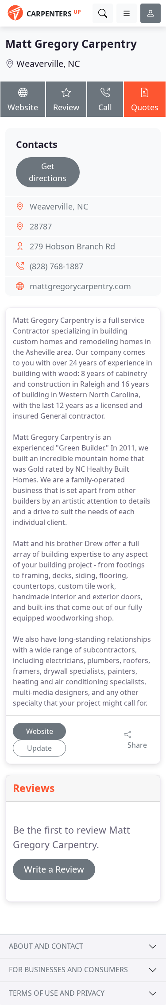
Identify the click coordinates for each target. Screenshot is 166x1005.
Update (39, 748)
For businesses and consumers (68, 969)
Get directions (47, 172)
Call (105, 107)
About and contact (46, 946)
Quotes (144, 107)
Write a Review (54, 869)
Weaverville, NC (48, 64)
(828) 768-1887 (56, 266)
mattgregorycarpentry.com (80, 286)
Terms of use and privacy (56, 993)
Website (23, 107)
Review (66, 107)
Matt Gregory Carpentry (71, 43)
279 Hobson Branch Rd (72, 246)
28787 (41, 226)
